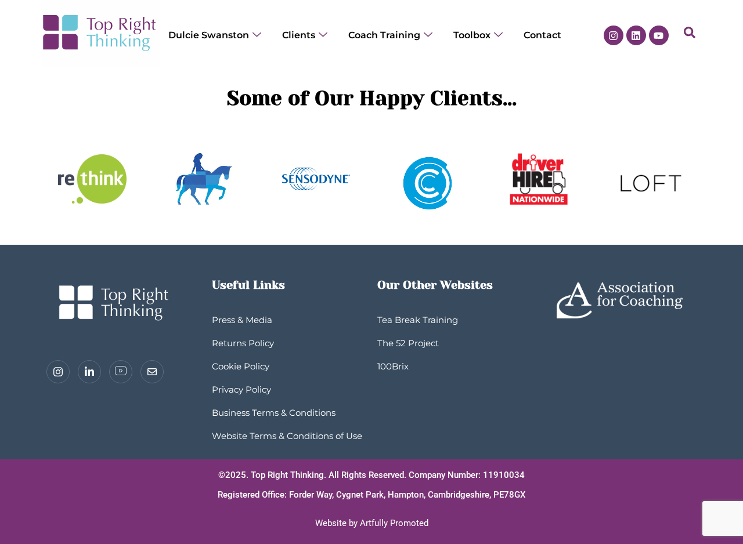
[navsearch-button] (689, 35)
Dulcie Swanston (208, 35)
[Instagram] (613, 35)
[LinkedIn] (89, 371)
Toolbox (471, 35)
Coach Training (384, 35)
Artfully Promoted (394, 523)
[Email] (152, 371)
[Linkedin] (636, 35)
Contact (542, 35)
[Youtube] (659, 35)
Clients (298, 35)
